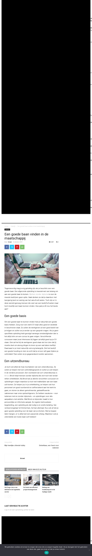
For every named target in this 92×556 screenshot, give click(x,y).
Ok (47, 553)
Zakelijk (13, 226)
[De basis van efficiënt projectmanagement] (31, 479)
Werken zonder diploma (38, 294)
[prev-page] (5, 496)
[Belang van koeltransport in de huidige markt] (50, 479)
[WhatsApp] (22, 247)
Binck (6, 376)
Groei (10, 242)
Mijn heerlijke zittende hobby (14, 445)
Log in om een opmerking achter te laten (19, 510)
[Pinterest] (17, 247)
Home (6, 226)
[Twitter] (12, 247)
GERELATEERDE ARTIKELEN (15, 469)
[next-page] (9, 496)
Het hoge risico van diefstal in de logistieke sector (12, 489)
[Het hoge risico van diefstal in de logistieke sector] (12, 479)
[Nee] (89, 550)
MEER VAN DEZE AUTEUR (37, 469)
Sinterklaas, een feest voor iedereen (49, 446)
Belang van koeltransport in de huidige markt (48, 489)
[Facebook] (6, 247)
